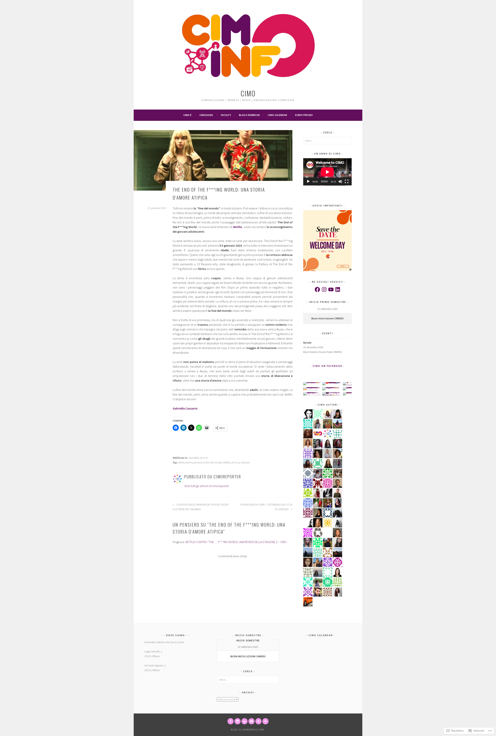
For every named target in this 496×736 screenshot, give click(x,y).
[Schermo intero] (347, 181)
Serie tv (204, 458)
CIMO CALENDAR (277, 115)
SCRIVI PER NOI (304, 115)
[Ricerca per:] (327, 140)
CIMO (248, 93)
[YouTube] (331, 289)
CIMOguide (206, 115)
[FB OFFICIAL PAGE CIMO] (230, 721)
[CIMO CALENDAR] (265, 721)
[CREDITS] (258, 721)
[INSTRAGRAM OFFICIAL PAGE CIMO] (237, 721)
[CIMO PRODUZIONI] (251, 721)
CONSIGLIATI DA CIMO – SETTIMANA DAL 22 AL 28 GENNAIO (266, 507)
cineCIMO (193, 458)
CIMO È (187, 115)
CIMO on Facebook (327, 366)
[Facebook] (317, 289)
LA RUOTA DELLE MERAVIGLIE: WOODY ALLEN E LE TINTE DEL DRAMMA (200, 507)
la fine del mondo (212, 462)
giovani (198, 462)
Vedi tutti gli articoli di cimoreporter (206, 486)
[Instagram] (324, 289)
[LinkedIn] (338, 289)
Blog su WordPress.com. (248, 729)
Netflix (226, 462)
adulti (181, 462)
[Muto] (340, 181)
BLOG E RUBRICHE (249, 115)
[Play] (308, 181)
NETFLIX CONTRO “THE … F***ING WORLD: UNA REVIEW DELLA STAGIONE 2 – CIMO (236, 542)
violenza (245, 462)
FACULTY (226, 115)
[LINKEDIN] (244, 721)
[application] (327, 172)
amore (189, 462)
